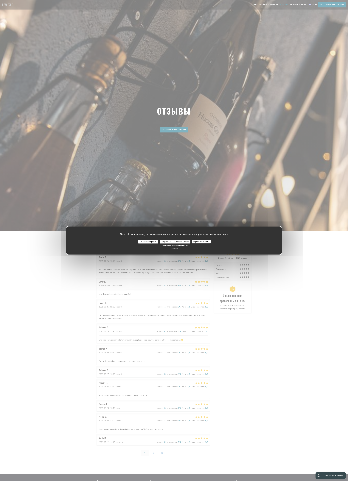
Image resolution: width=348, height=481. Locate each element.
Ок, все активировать (148, 241)
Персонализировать (201, 241)
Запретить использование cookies (175, 241)
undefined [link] (174, 248)
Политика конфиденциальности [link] (175, 245)
